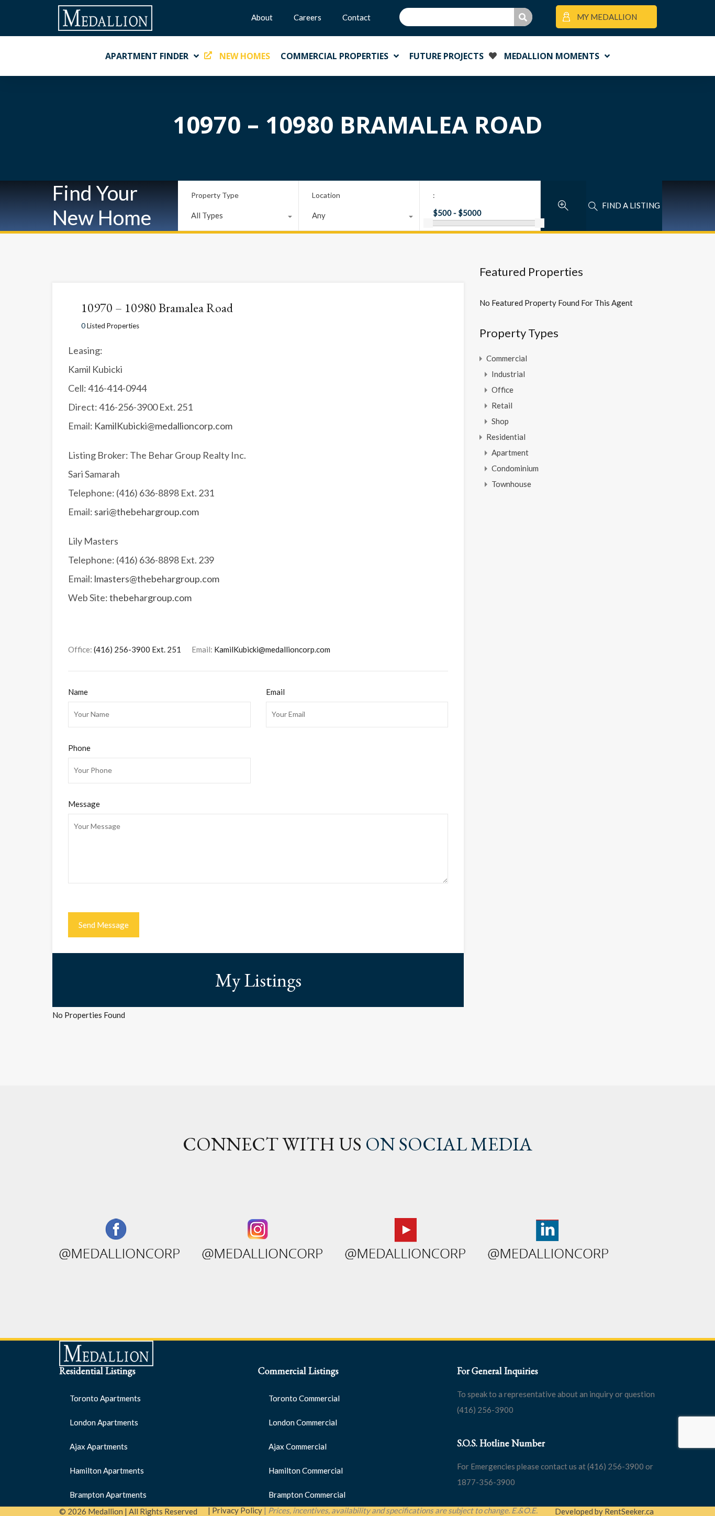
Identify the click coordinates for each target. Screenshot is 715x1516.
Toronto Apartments (105, 1398)
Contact (356, 17)
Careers (307, 17)
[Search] (523, 17)
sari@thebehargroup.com (146, 511)
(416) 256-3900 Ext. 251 (137, 649)
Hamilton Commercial (306, 1470)
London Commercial (303, 1422)
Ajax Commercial (298, 1446)
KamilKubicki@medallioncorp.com (163, 425)
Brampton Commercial (307, 1494)
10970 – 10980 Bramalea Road (157, 308)
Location (326, 195)
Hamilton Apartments (107, 1470)
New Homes (244, 56)
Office (502, 389)
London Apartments (104, 1422)
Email (275, 691)
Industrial (508, 374)
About (262, 17)
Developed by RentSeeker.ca (604, 1511)
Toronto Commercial (304, 1398)
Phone (79, 748)
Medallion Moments (551, 56)
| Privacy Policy (235, 1510)
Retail (501, 405)
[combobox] (238, 217)
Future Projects (446, 56)
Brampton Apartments (108, 1494)
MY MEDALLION (606, 16)
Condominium (515, 468)
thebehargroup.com (150, 597)
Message (84, 804)
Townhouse (511, 484)
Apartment (510, 452)
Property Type (215, 195)
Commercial (506, 358)
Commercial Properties (334, 56)
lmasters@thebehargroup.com (156, 578)
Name (78, 691)
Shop (500, 421)
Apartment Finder (146, 56)
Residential (506, 436)
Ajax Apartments (99, 1446)
